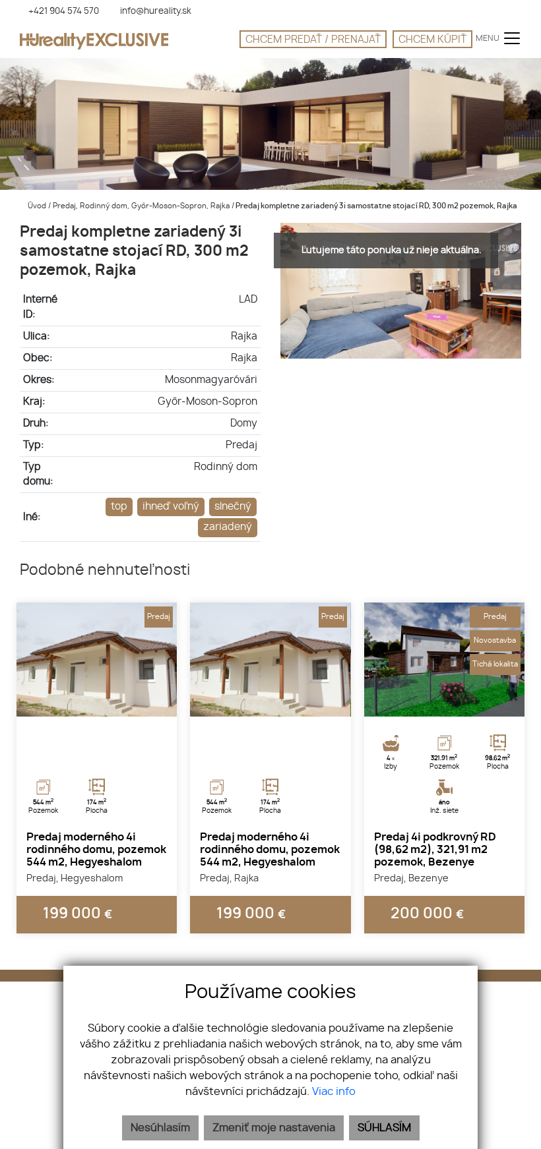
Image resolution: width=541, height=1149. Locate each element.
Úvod (36, 206)
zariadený (227, 527)
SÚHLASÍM (384, 1128)
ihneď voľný (171, 507)
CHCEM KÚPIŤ (432, 40)
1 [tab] (82, 700)
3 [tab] (111, 700)
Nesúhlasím (160, 1128)
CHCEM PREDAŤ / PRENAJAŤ (313, 40)
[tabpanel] (96, 660)
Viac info (334, 1091)
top (119, 507)
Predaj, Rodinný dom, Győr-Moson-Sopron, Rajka (142, 206)
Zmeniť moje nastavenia (273, 1128)
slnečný (232, 507)
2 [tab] (97, 700)
